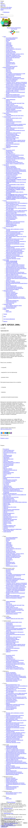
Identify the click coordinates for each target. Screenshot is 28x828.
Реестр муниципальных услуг (13, 201)
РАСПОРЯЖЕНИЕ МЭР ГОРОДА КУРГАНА (16, 194)
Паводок (5, 511)
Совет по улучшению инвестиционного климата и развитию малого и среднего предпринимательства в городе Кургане (15, 266)
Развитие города (10, 47)
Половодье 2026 (7, 514)
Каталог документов (10, 166)
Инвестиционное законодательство (14, 275)
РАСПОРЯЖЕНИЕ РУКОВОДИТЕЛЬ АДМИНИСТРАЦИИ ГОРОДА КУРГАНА (16, 196)
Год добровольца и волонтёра (10, 479)
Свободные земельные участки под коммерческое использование (14, 254)
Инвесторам (6, 259)
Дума (4, 98)
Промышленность (7, 518)
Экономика (8, 44)
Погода (5, 467)
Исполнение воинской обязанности (11, 489)
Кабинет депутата (10, 104)
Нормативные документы (12, 161)
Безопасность (6, 471)
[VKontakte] (1, 433)
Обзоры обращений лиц (11, 295)
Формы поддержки (10, 280)
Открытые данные (7, 304)
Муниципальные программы (12, 172)
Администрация (7, 116)
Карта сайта (8, 311)
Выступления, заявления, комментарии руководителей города (12, 530)
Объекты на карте (10, 122)
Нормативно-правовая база (12, 300)
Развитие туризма (7, 523)
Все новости (6, 449)
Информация (6, 12)
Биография (8, 114)
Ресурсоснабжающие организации (14, 287)
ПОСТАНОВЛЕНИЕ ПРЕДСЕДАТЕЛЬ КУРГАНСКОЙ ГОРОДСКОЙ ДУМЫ (15, 187)
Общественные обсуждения (9, 507)
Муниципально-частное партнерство (14, 288)
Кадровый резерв (10, 68)
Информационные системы (12, 137)
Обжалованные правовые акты (13, 168)
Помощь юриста (7, 515)
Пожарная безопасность (8, 513)
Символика (8, 42)
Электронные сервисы (11, 216)
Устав (7, 41)
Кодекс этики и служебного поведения (15, 163)
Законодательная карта (11, 301)
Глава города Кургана (8, 451)
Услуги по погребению (11, 225)
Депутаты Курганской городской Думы (15, 103)
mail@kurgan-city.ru (8, 808)
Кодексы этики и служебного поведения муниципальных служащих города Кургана (16, 85)
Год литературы (7, 482)
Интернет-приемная (10, 109)
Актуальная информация (12, 37)
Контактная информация (11, 79)
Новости (8, 100)
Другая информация (10, 219)
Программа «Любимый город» (13, 55)
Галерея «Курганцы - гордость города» (15, 53)
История (8, 40)
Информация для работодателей (13, 77)
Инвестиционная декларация (13, 269)
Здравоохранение (7, 486)
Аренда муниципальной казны (13, 232)
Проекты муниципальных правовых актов (16, 124)
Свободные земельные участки (13, 258)
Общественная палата (8, 458)
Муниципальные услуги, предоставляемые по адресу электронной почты (16, 204)
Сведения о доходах (10, 160)
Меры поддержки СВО (11, 213)
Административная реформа (12, 135)
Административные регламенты (13, 177)
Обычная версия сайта (6, 8)
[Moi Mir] (5, 433)
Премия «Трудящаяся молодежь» (13, 56)
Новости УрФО (6, 504)
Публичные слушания (8, 520)
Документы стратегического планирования (16, 171)
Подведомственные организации (13, 121)
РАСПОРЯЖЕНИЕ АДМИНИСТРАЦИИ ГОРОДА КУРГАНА (15, 190)
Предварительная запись (11, 217)
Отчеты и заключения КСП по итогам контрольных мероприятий (15, 155)
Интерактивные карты (11, 306)
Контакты (8, 145)
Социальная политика (8, 463)
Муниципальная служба (8, 67)
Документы (6, 164)
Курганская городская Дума (9, 452)
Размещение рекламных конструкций (14, 238)
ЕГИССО (8, 147)
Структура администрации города (14, 118)
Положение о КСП (10, 150)
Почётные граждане (10, 51)
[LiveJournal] (7, 433)
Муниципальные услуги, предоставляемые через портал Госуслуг (16, 206)
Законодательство (10, 76)
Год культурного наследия (9, 481)
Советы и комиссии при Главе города (14, 115)
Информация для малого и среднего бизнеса (13, 488)
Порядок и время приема (12, 293)
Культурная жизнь (7, 456)
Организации (9, 46)
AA (1, 4)
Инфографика (9, 45)
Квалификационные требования (13, 74)
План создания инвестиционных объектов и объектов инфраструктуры (16, 274)
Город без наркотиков (8, 465)
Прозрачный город (10, 62)
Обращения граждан (8, 290)
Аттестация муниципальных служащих (15, 78)
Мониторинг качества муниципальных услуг (16, 215)
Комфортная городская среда (10, 493)
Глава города (6, 113)
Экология (5, 528)
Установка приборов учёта (9, 525)
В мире (5, 474)
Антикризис (6, 466)
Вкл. (8, 7)
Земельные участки (7, 487)
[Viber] (11, 433)
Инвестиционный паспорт (12, 271)
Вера (4, 476)
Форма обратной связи (11, 285)
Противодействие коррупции (13, 57)
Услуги (5, 200)
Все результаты (4, 17)
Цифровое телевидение (8, 526)
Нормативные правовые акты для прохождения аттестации (14, 174)
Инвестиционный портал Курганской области (16, 283)
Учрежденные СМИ (10, 139)
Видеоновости (9, 60)
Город (4, 36)
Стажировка (9, 72)
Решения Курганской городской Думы (15, 108)
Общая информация (10, 39)
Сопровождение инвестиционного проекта (16, 277)
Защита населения (10, 129)
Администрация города (8, 450)
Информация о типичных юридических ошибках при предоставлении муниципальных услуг (15, 223)
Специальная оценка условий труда (14, 162)
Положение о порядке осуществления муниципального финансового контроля (15, 158)
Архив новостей (7, 531)
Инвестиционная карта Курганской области (16, 268)
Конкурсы (8, 71)
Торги (4, 227)
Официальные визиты (8, 510)
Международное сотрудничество (10, 497)
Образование (6, 457)
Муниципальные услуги (9, 499)
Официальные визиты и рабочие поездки (15, 140)
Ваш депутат (9, 102)
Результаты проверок (11, 136)
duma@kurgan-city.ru (8, 813)
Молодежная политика (8, 498)
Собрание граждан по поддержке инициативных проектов (13, 111)
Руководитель (9, 151)
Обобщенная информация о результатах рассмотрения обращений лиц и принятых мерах (16, 298)
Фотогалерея (9, 58)
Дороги (5, 454)
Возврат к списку (5, 438)
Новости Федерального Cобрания (14, 97)
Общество (5, 508)
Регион (5, 524)
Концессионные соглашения (12, 240)
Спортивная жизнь (7, 455)
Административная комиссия (10, 470)
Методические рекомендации (13, 94)
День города (6, 484)
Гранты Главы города (8, 461)
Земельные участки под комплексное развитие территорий (14, 257)
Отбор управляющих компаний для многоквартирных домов (14, 234)
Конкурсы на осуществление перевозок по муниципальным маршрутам (16, 242)
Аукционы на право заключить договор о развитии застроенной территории (15, 249)
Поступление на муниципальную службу (15, 73)
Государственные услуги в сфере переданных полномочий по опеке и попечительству (16, 211)
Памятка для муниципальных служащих (15, 95)
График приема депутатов (12, 105)
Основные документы (11, 176)
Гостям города (9, 50)
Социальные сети (10, 303)
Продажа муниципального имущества (15, 231)
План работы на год (10, 153)
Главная (5, 314)
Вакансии (8, 69)
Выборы (5, 478)
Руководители (9, 119)
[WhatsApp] (9, 433)
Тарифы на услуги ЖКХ (11, 178)
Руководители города (11, 52)
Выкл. (10, 7)
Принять (25, 822)
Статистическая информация (12, 143)
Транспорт (5, 460)
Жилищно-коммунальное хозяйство (11, 462)
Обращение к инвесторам (12, 263)
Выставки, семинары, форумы (13, 282)
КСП (4, 148)
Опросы (8, 65)
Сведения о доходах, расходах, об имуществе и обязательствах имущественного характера (16, 83)
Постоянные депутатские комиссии (14, 106)
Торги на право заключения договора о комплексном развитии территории (15, 252)
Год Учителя (6, 483)
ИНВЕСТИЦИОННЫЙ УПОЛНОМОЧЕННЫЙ (11, 261)
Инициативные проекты (11, 66)
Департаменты (9, 120)
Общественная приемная (12, 146)
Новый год (5, 505)
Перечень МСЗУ (10, 226)
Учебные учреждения (11, 81)
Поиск (4, 309)
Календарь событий (10, 63)
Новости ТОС (6, 503)
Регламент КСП (9, 152)
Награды (8, 61)
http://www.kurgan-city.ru (6, 429)
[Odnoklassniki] (3, 433)
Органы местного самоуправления (11, 509)
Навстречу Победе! (7, 468)
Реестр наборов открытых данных (14, 305)
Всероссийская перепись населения (11, 477)
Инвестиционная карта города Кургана (15, 272)
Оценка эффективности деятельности (14, 127)
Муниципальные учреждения (10, 500)
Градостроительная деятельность (13, 48)
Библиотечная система (8, 472)
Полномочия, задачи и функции (13, 132)
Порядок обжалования (11, 167)
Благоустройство (7, 473)
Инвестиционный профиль (12, 289)
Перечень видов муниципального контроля (16, 214)
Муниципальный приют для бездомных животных (15, 502)
